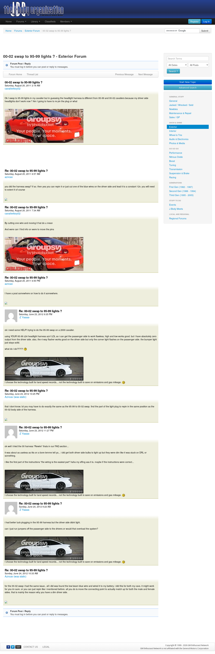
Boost (172, 161)
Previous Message (124, 74)
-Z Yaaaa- (24, 317)
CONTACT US (31, 646)
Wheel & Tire (175, 135)
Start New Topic (187, 82)
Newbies (173, 109)
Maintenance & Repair (180, 113)
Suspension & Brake (179, 173)
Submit (204, 30)
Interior (172, 130)
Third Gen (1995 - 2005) (181, 195)
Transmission (175, 169)
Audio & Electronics (178, 139)
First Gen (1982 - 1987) (181, 186)
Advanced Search (187, 87)
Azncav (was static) (15, 397)
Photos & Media (177, 143)
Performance (175, 152)
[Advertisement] (107, 44)
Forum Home (15, 74)
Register (194, 21)
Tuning (172, 165)
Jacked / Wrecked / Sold (181, 105)
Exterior (173, 126)
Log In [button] (206, 21)
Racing (172, 177)
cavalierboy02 (12, 88)
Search (173, 71)
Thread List (32, 74)
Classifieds (50, 21)
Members (65, 21)
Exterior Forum (32, 30)
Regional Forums (177, 218)
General (173, 100)
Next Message (145, 74)
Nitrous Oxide (176, 156)
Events (172, 204)
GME (18, 647)
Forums (20, 21)
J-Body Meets (176, 208)
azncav (9, 177)
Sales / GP (174, 117)
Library (35, 21)
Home (9, 21)
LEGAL (46, 646)
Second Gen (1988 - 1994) (182, 191)
